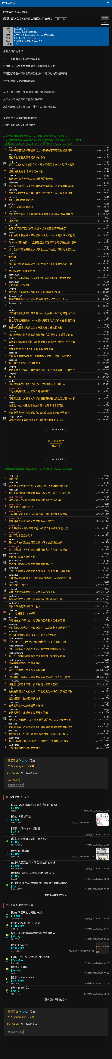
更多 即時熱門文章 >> (56, 999)
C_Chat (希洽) (21, 12)
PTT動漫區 (8, 12)
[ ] (16, 807)
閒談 (21, 760)
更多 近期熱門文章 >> (56, 895)
